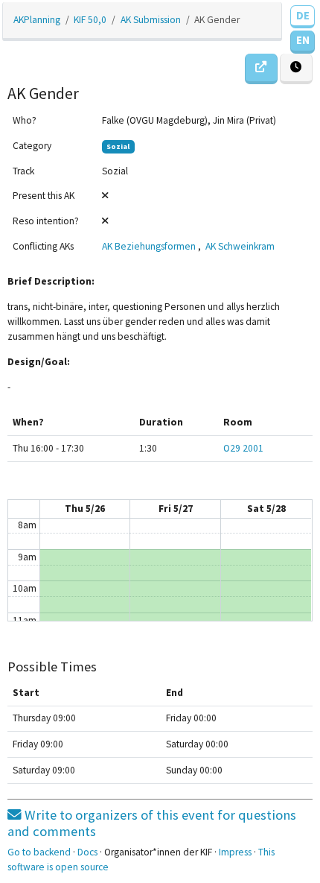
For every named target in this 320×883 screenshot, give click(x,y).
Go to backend (39, 852)
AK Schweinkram (240, 246)
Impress (235, 852)
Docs (87, 852)
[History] (296, 69)
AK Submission (151, 19)
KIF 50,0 (90, 19)
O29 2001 (243, 448)
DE (303, 15)
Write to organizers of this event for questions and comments (151, 823)
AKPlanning (36, 19)
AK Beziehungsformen (149, 246)
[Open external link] (261, 69)
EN (303, 40)
